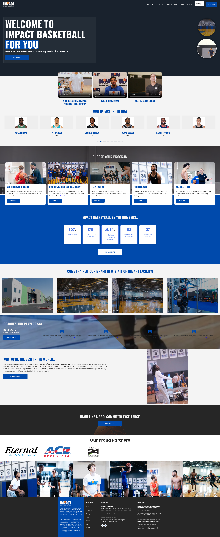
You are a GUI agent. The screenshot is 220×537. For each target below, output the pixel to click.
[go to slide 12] (112, 141)
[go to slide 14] (115, 141)
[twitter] (102, 525)
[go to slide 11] (111, 141)
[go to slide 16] (118, 141)
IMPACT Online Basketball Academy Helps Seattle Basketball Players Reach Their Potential (149, 506)
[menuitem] (148, 4)
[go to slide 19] (122, 141)
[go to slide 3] (100, 141)
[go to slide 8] (107, 141)
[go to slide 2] (207, 27)
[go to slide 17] (119, 141)
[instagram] (105, 525)
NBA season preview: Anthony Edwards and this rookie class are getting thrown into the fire (149, 520)
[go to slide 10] (114, 310)
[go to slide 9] (108, 141)
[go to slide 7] (110, 310)
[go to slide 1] (207, 48)
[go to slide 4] (101, 141)
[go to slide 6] (104, 141)
